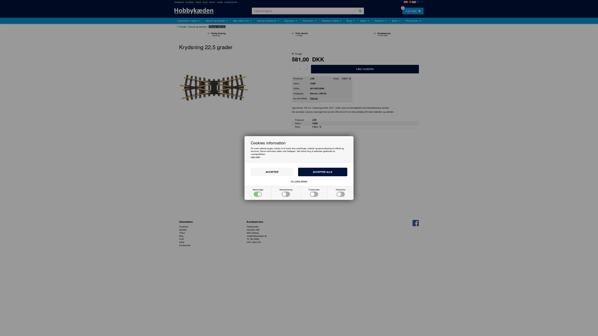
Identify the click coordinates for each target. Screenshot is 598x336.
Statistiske (340, 190)
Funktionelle (313, 190)
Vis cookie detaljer (299, 181)
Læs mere (255, 156)
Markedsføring (286, 190)
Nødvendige (258, 190)
